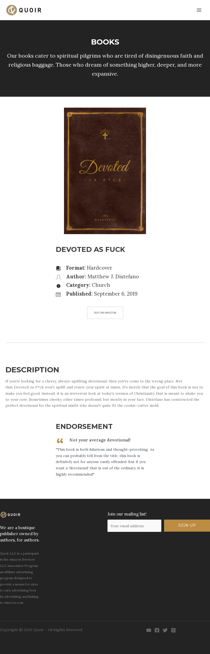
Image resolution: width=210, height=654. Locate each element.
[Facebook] (156, 630)
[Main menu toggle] (199, 10)
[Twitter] (165, 630)
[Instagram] (173, 630)
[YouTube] (148, 630)
